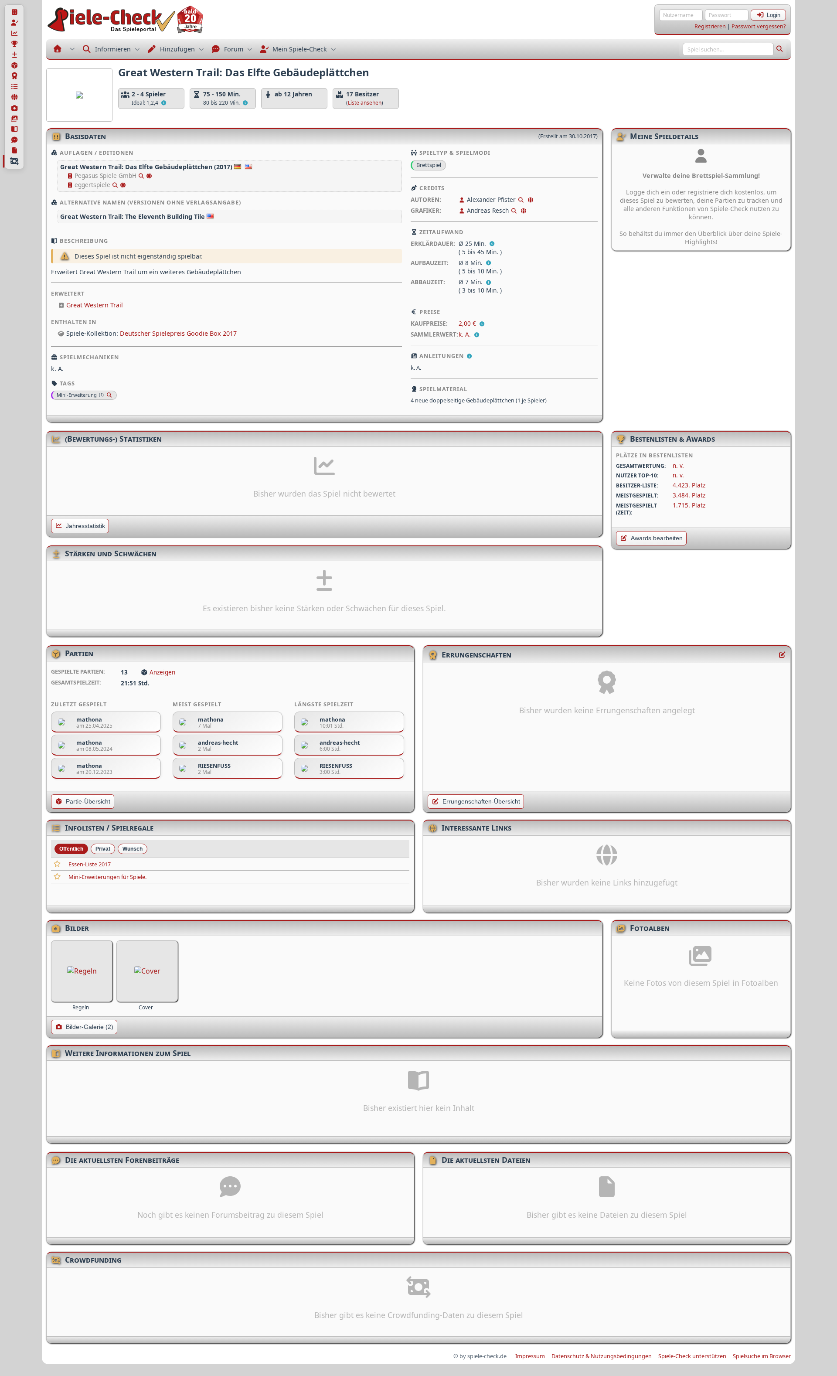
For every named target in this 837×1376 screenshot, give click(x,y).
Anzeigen (162, 672)
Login (773, 15)
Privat (102, 849)
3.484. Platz (689, 495)
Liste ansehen (364, 102)
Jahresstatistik (85, 526)
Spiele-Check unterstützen (692, 1356)
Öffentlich (71, 849)
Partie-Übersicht (88, 801)
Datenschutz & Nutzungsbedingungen (601, 1356)
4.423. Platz (689, 485)
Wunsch (132, 849)
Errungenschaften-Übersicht (481, 801)
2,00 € (468, 323)
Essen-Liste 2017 (89, 864)
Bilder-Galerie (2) (89, 1027)
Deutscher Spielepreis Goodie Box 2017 (178, 333)
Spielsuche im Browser (762, 1356)
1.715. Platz (689, 505)
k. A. (465, 334)
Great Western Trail (94, 305)
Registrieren (710, 26)
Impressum (530, 1356)
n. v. (678, 465)
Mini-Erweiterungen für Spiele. (107, 877)
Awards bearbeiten (657, 538)
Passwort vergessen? (759, 26)
